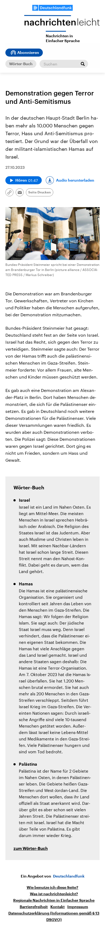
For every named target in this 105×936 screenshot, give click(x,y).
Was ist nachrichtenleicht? (54, 894)
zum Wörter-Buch (30, 849)
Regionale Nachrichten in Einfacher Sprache (53, 900)
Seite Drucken (39, 192)
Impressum (77, 907)
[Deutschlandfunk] (52, 8)
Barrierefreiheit (34, 907)
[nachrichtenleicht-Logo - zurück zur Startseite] (62, 23)
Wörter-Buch (21, 64)
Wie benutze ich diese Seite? (52, 887)
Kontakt (57, 907)
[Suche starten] (83, 64)
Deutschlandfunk (69, 876)
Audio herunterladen (75, 180)
